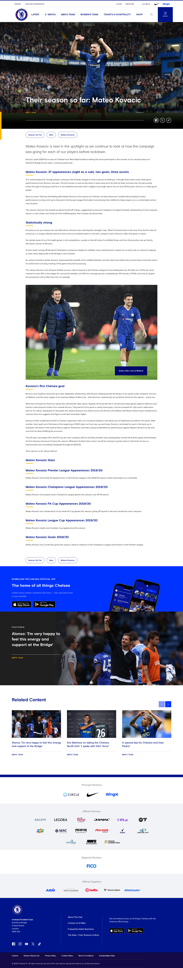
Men (51, 135)
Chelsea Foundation (34, 4)
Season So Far (35, 135)
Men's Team (68, 14)
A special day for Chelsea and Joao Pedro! (143, 744)
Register (130, 4)
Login (119, 4)
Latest (35, 14)
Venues (17, 4)
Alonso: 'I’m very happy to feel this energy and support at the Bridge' (36, 744)
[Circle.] (147, 4)
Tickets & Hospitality (117, 14)
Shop (139, 14)
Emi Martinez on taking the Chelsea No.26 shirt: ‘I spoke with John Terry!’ (88, 744)
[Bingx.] (166, 4)
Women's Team (89, 14)
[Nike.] (157, 4)
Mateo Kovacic (68, 135)
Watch (52, 14)
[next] (168, 704)
